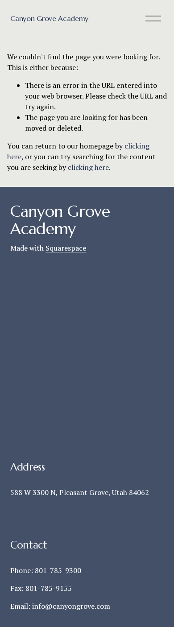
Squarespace (66, 248)
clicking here (88, 167)
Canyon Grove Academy (49, 18)
